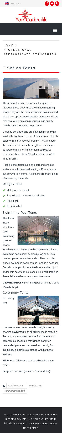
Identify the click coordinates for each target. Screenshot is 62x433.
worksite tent (35, 385)
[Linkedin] (57, 4)
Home (8, 45)
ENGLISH (15, 4)
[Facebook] (47, 4)
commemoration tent (14, 391)
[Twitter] (52, 4)
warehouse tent (15, 385)
